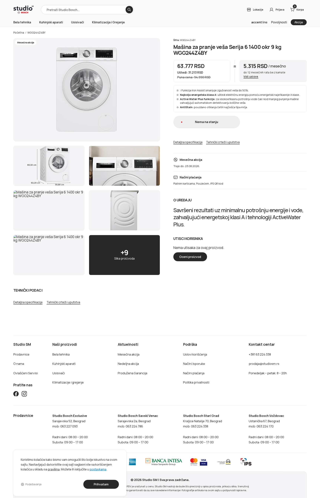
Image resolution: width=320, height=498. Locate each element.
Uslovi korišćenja (195, 354)
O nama (18, 363)
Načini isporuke (194, 363)
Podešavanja (33, 484)
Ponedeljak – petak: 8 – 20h (268, 373)
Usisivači (77, 22)
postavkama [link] (97, 469)
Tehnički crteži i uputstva (63, 302)
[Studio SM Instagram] (24, 394)
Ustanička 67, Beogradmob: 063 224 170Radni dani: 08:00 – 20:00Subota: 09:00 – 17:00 (266, 429)
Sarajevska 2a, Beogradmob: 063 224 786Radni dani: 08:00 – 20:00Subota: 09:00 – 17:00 (138, 429)
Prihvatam (101, 484)
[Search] (129, 9)
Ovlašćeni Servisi (25, 373)
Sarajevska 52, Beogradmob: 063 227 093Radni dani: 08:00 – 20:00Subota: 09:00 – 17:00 (70, 429)
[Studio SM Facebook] (16, 394)
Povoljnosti (279, 22)
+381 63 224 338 (260, 354)
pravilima (54, 469)
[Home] (23, 10)
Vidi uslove (251, 76)
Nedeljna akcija (128, 363)
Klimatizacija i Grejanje (108, 22)
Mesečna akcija (128, 354)
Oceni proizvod (190, 257)
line (259, 22)
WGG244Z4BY (36, 32)
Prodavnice (21, 354)
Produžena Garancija (132, 373)
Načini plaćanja (193, 373)
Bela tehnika (22, 22)
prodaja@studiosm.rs (264, 363)
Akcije (298, 22)
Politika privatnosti (196, 382)
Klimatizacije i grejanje (68, 382)
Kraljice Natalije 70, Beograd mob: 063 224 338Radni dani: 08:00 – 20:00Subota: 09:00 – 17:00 (202, 429)
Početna (18, 32)
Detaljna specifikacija (27, 302)
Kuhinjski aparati (51, 22)
